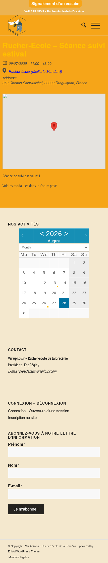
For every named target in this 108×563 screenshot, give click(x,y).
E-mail (15, 486)
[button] (54, 126)
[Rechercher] (81, 25)
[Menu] (93, 25)
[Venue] (5, 70)
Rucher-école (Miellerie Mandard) (35, 71)
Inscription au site (22, 417)
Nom (13, 465)
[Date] (5, 62)
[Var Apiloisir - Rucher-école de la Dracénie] (44, 25)
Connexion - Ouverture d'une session (38, 410)
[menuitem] (55, 3)
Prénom (16, 444)
